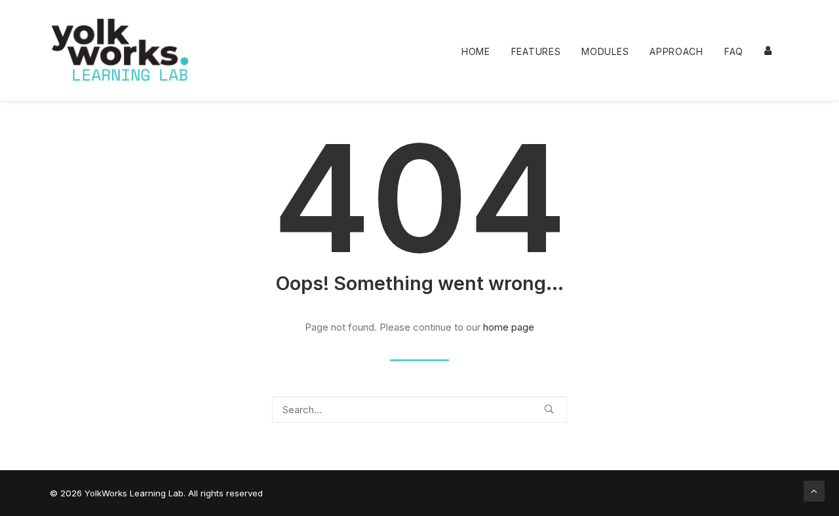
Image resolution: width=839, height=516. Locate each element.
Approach (676, 51)
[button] (549, 409)
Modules (605, 51)
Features (536, 51)
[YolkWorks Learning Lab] (120, 50)
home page (508, 327)
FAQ (733, 51)
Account (769, 50)
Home (475, 51)
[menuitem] (480, 51)
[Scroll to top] (814, 490)
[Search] (419, 409)
